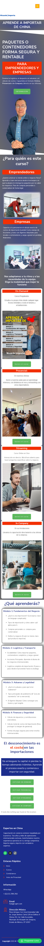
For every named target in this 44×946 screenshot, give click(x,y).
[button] (30, 940)
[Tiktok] (15, 853)
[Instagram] (10, 853)
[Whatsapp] (5, 853)
